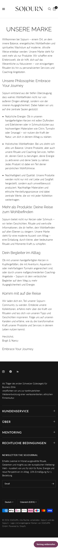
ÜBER (6, 421)
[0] (54, 9)
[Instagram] (5, 371)
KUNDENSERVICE (15, 411)
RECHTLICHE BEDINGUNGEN (24, 443)
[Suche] (49, 9)
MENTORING (12, 432)
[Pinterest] (12, 371)
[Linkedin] (20, 371)
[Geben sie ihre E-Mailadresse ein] (53, 483)
